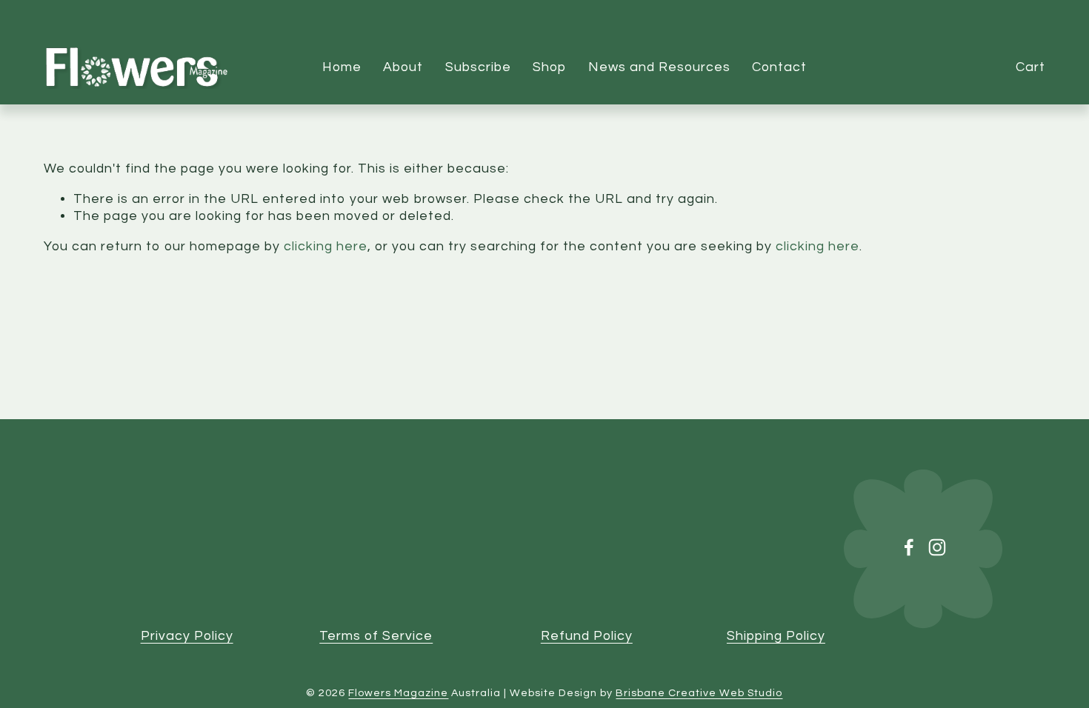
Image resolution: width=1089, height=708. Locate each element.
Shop (549, 67)
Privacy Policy (187, 636)
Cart (1030, 67)
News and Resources (659, 67)
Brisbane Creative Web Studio (699, 692)
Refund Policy (587, 636)
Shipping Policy (776, 636)
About (403, 67)
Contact (779, 67)
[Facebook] (909, 547)
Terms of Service (376, 636)
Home (342, 67)
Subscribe (478, 67)
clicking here (325, 246)
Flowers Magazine (398, 692)
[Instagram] (937, 547)
